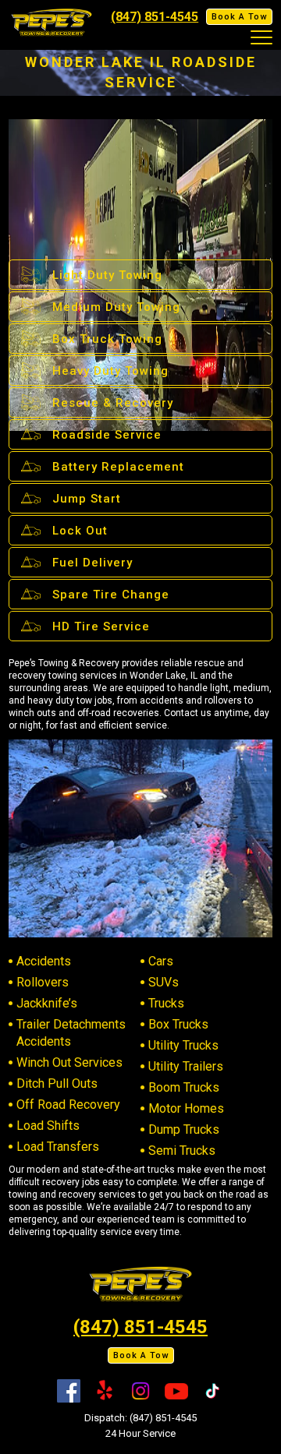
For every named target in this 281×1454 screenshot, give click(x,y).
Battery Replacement (118, 467)
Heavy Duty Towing (110, 371)
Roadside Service (107, 435)
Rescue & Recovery (112, 403)
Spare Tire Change (110, 595)
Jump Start (86, 499)
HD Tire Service (101, 626)
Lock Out (80, 531)
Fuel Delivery (92, 563)
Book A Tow (239, 17)
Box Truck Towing (107, 339)
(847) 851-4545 (154, 16)
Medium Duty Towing (116, 307)
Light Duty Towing (107, 275)
